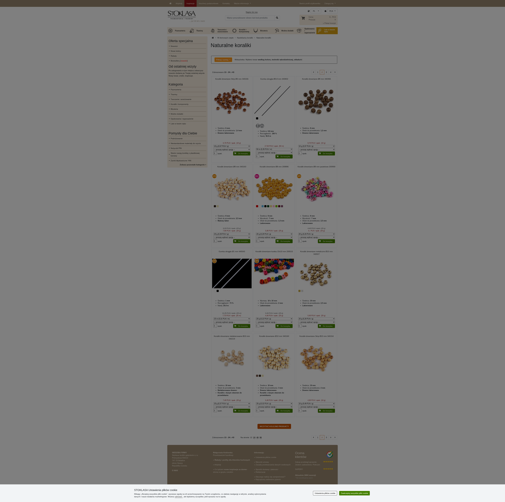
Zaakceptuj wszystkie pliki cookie (354, 493)
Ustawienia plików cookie (325, 493)
